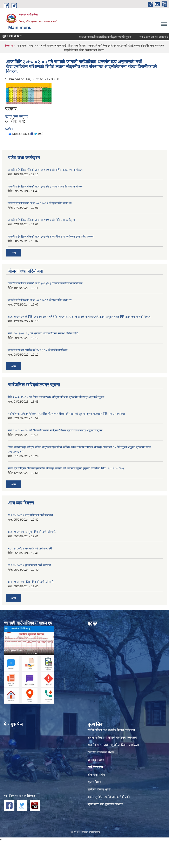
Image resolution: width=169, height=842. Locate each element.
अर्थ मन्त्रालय (95, 767)
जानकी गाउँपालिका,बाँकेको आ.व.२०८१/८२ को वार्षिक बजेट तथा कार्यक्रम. (45, 186)
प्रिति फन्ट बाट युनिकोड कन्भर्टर (105, 804)
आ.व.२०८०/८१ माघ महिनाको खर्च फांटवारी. (30, 548)
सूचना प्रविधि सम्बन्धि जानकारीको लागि (109, 797)
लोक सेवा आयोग (96, 774)
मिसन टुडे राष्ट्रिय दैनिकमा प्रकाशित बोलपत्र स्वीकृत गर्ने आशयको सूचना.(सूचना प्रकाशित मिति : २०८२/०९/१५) (66, 468)
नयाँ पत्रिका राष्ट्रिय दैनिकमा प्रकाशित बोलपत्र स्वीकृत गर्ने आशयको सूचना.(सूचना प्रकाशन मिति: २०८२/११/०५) (66, 413)
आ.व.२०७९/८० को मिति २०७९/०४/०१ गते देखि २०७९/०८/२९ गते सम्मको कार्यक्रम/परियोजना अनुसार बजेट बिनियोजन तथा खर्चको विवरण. (79, 316)
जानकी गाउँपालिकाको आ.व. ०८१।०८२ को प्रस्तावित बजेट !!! (40, 203)
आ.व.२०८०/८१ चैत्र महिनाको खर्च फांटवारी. (31, 515)
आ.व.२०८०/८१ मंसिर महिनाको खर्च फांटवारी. (31, 581)
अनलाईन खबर (96, 759)
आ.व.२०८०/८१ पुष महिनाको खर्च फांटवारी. (30, 565)
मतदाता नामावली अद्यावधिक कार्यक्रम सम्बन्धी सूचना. (95, 37)
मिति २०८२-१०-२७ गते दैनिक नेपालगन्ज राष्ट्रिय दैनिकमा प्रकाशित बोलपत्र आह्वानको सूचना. (55, 430)
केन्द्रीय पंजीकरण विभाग (101, 752)
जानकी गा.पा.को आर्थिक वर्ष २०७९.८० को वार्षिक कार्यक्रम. (38, 350)
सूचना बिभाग (94, 782)
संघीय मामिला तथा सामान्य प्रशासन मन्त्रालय (112, 737)
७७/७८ (9, 128)
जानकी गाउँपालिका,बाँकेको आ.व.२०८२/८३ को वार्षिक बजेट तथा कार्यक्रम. (45, 169)
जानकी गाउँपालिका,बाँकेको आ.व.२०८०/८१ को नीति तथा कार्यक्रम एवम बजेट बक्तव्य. (51, 236)
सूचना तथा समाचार (16, 116)
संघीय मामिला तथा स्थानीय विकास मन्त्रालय (111, 730)
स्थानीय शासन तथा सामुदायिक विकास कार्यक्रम (113, 745)
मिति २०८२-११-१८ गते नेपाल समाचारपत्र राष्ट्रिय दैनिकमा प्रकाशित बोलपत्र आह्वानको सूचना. (56, 397)
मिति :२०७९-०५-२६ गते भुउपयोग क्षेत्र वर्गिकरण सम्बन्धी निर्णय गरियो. (43, 333)
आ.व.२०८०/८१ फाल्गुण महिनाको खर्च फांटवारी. (32, 531)
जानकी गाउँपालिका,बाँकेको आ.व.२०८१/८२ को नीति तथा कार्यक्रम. (42, 219)
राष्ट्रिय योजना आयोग (99, 789)
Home (9, 45)
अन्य (13, 252)
